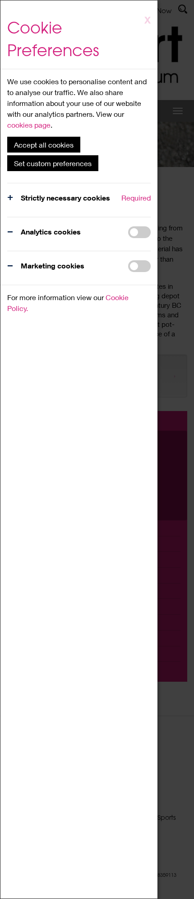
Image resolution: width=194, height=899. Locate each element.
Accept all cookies (44, 144)
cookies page (29, 124)
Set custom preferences (53, 163)
